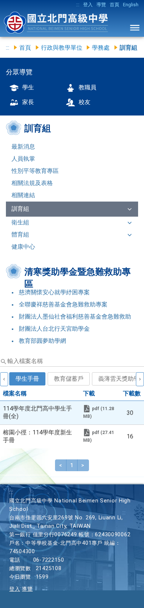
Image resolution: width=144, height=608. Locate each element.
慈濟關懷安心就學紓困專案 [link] (54, 292)
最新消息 (23, 146)
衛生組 (20, 222)
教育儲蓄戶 (68, 378)
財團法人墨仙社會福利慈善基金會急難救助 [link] (75, 316)
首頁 (114, 4)
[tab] (28, 383)
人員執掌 (23, 158)
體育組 (20, 234)
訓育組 (20, 208)
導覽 (101, 4)
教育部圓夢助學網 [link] (42, 340)
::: (77, 4)
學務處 (101, 47)
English (130, 4)
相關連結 (23, 195)
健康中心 (23, 246)
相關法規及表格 (32, 182)
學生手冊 (27, 378)
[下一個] (140, 379)
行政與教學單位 (61, 47)
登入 (88, 4)
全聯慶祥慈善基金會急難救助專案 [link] (63, 304)
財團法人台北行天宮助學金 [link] (54, 328)
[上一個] (4, 379)
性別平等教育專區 (35, 170)
